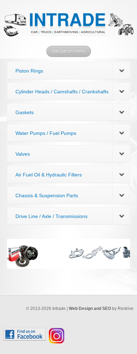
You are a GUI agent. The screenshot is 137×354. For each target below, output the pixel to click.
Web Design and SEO (90, 308)
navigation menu (68, 51)
